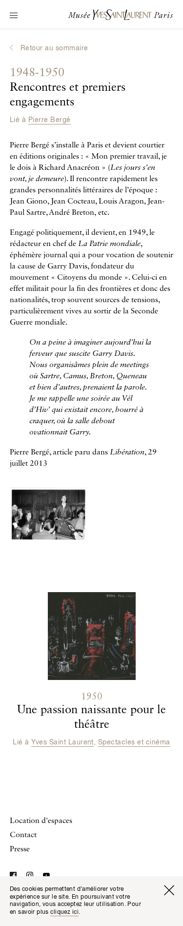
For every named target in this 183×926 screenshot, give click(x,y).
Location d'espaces (41, 821)
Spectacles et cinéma (134, 742)
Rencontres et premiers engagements (67, 87)
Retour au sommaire (54, 48)
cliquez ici (64, 912)
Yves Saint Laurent (62, 742)
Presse (20, 849)
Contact (23, 835)
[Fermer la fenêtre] (169, 890)
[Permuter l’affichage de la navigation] (13, 16)
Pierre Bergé (49, 120)
